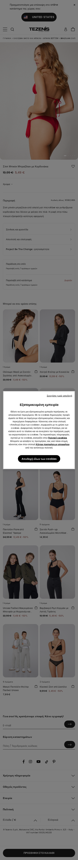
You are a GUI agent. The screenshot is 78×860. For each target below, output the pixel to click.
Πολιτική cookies (57, 437)
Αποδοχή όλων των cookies (39, 458)
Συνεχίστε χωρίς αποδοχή (59, 395)
